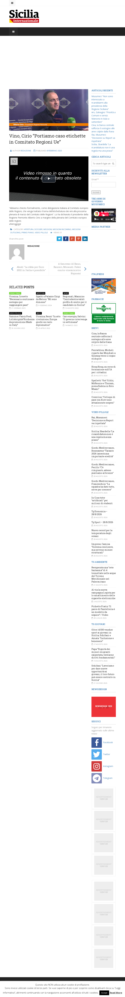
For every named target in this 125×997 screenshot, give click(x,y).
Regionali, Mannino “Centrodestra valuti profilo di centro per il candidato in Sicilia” (75, 300)
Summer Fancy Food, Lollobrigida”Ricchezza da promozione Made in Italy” (21, 320)
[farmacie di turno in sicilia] (103, 313)
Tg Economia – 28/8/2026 (99, 513)
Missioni (47, 229)
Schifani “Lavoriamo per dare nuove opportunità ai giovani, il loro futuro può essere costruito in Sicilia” (103, 672)
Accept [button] (104, 992)
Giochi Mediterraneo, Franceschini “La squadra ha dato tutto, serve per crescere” (102, 485)
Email (95, 179)
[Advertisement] (62, 62)
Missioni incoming (62, 229)
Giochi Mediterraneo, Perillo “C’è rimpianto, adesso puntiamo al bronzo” (102, 468)
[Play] (95, 219)
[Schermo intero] (114, 219)
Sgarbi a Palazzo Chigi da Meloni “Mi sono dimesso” (48, 299)
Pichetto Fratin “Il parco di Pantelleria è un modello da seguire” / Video (103, 610)
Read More (116, 992)
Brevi (39, 313)
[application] (103, 215)
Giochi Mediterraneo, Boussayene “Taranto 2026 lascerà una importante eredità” (102, 452)
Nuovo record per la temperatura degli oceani (101, 533)
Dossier (38, 229)
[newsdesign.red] (103, 706)
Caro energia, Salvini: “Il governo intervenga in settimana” (75, 319)
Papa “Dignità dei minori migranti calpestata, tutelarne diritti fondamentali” (103, 653)
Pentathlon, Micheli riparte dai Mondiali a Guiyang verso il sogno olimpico (103, 354)
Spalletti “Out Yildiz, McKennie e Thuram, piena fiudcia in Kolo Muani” (102, 384)
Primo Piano (27, 232)
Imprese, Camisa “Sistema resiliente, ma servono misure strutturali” (102, 548)
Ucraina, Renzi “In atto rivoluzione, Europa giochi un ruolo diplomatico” (48, 320)
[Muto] (112, 219)
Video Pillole (41, 232)
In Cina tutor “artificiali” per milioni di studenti (102, 500)
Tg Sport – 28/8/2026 (102, 522)
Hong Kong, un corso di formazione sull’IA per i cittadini (103, 369)
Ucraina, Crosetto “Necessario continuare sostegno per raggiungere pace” (21, 300)
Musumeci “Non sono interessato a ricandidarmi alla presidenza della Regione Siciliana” (102, 103)
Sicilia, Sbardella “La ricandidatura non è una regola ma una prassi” (103, 147)
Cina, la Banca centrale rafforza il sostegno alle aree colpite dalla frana (103, 128)
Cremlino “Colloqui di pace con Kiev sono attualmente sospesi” (103, 400)
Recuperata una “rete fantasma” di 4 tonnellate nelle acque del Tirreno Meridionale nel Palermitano (103, 574)
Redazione (26, 150)
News (66, 293)
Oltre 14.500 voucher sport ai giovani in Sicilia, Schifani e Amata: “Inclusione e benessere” (102, 635)
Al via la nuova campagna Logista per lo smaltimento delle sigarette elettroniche (103, 594)
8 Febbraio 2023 (54, 150)
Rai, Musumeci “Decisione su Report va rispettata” (103, 138)
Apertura (29, 229)
